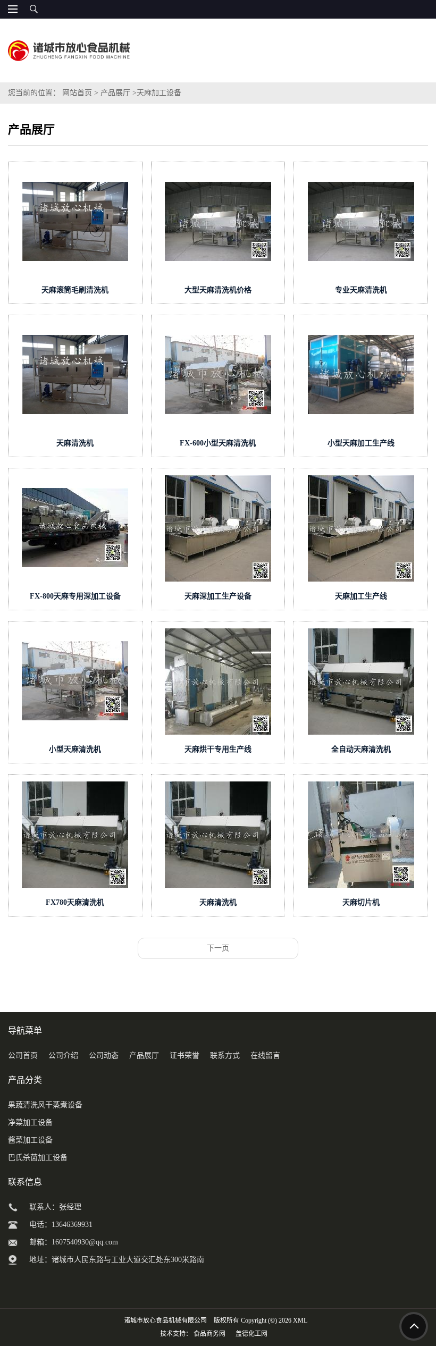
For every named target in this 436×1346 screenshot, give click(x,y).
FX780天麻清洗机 (75, 902)
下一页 (218, 948)
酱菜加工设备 (30, 1140)
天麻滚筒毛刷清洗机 (74, 290)
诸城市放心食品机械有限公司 (165, 1320)
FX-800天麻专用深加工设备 (75, 596)
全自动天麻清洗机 (361, 749)
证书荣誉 (184, 1055)
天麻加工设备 (159, 93)
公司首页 (23, 1055)
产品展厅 (115, 93)
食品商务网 (209, 1333)
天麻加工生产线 (361, 596)
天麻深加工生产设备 (218, 596)
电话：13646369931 (61, 1225)
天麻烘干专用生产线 (218, 749)
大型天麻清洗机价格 (218, 290)
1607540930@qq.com (85, 1242)
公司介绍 (63, 1055)
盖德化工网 (251, 1333)
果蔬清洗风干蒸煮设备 (45, 1105)
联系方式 (225, 1055)
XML (300, 1320)
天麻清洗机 (75, 443)
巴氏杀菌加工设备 (38, 1158)
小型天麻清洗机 (75, 749)
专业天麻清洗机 (361, 290)
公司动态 (104, 1055)
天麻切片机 (361, 902)
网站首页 (77, 93)
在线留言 (265, 1055)
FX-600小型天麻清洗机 (218, 443)
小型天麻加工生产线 (361, 443)
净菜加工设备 (30, 1122)
